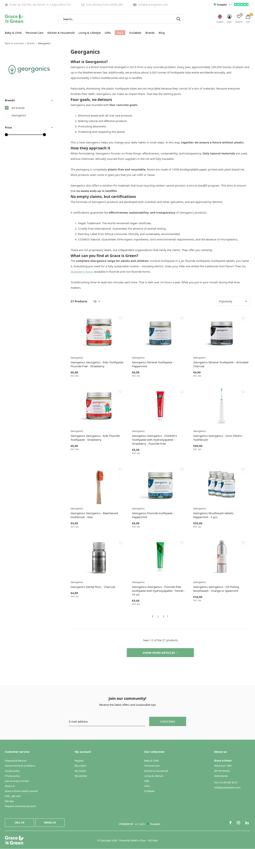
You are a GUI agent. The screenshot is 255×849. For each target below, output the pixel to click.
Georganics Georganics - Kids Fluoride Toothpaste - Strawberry (95, 437)
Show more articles (159, 652)
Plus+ (143, 840)
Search (178, 19)
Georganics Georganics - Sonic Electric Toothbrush (217, 437)
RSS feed (153, 840)
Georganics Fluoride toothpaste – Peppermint (153, 515)
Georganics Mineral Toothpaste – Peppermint (153, 364)
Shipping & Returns (16, 760)
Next (167, 616)
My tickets (80, 771)
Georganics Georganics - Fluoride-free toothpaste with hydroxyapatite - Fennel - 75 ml (158, 590)
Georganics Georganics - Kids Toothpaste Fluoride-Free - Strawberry (97, 364)
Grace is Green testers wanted (21, 791)
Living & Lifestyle (90, 33)
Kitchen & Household (60, 33)
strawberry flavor (81, 271)
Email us (50, 822)
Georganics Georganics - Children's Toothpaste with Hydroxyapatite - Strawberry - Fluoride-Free (154, 439)
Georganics (19, 115)
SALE (120, 33)
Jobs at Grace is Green (17, 781)
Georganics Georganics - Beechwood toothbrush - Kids (94, 515)
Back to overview (14, 43)
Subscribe (167, 721)
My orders (80, 765)
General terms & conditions (20, 765)
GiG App (9, 801)
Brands (150, 33)
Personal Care (34, 33)
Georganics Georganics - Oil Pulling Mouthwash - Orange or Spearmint (216, 589)
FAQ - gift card (13, 796)
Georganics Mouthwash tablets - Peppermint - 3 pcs (214, 515)
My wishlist (81, 776)
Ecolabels (135, 33)
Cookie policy (12, 771)
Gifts (108, 33)
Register (79, 760)
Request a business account (20, 806)
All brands (18, 108)
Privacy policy (12, 776)
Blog (162, 33)
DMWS (134, 840)
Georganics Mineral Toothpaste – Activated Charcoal (220, 364)
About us (10, 786)
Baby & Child (13, 33)
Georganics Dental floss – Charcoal (93, 587)
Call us (19, 822)
